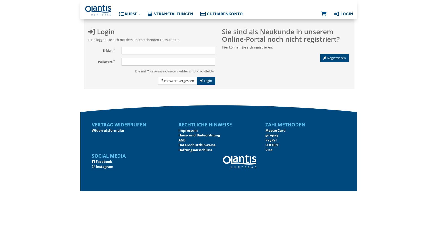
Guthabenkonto (224, 13)
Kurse (131, 13)
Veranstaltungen (173, 13)
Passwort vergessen (178, 81)
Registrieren (336, 58)
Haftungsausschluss (195, 150)
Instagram (104, 166)
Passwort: (106, 61)
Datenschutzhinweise (197, 145)
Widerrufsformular (108, 130)
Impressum (188, 130)
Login (346, 13)
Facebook (104, 161)
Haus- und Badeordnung (199, 135)
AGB (181, 140)
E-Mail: (109, 50)
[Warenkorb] (324, 9)
